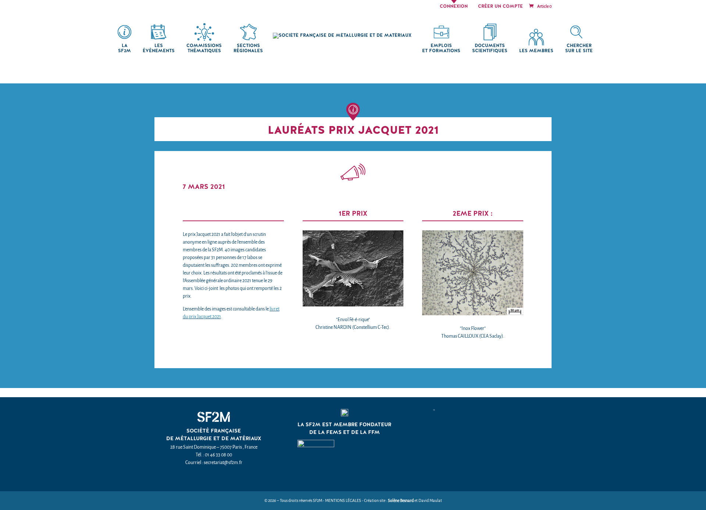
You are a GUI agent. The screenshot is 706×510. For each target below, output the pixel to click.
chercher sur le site (579, 48)
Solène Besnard (401, 500)
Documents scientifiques (489, 48)
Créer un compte (500, 6)
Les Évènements (159, 48)
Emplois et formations (441, 48)
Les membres (536, 51)
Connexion (454, 6)
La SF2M (124, 48)
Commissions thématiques (204, 48)
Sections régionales (248, 48)
